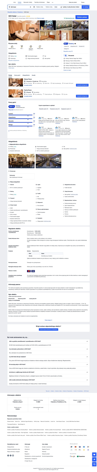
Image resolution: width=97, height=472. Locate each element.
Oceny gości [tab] (17, 75)
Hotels (52, 391)
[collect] (94, 454)
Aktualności (27, 449)
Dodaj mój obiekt (46, 454)
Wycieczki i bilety (28, 2)
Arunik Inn (53, 421)
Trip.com (47, 391)
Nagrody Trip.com (46, 449)
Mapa (48, 2)
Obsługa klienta (10, 446)
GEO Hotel (12, 16)
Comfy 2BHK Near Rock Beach (72, 421)
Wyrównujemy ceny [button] (70, 18)
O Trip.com (27, 446)
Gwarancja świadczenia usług (13, 449)
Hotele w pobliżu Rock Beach (51, 432)
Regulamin (27, 454)
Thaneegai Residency (12, 424)
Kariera (26, 451)
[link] (72, 2)
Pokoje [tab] (10, 75)
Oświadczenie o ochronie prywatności (33, 456)
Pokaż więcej (11, 68)
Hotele (19, 2)
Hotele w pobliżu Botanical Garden (36, 429)
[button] (52, 2)
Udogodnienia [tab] (26, 75)
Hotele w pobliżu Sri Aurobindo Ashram (67, 432)
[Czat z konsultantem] (94, 464)
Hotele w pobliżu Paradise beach (36, 432)
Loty (14, 2)
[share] (94, 459)
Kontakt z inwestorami (47, 446)
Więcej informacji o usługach (13, 451)
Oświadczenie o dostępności (31, 458)
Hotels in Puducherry (67, 391)
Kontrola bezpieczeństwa (47, 456)
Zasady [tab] (33, 75)
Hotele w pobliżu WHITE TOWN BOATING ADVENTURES (74, 429)
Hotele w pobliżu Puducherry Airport (55, 435)
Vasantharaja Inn (21, 424)
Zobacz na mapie (67, 70)
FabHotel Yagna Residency (27, 421)
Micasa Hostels (10, 421)
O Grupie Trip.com (28, 461)
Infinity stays (36, 421)
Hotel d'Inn (17, 421)
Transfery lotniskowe (39, 2)
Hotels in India (58, 391)
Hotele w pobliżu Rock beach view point (16, 435)
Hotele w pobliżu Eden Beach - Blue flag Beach (17, 432)
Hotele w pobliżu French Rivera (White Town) (36, 435)
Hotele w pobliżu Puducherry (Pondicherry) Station (75, 435)
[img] (24, 30)
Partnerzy (44, 451)
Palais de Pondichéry (44, 421)
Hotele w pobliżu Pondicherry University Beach (17, 429)
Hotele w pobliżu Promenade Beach (53, 429)
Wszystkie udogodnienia (13, 60)
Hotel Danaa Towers (60, 421)
